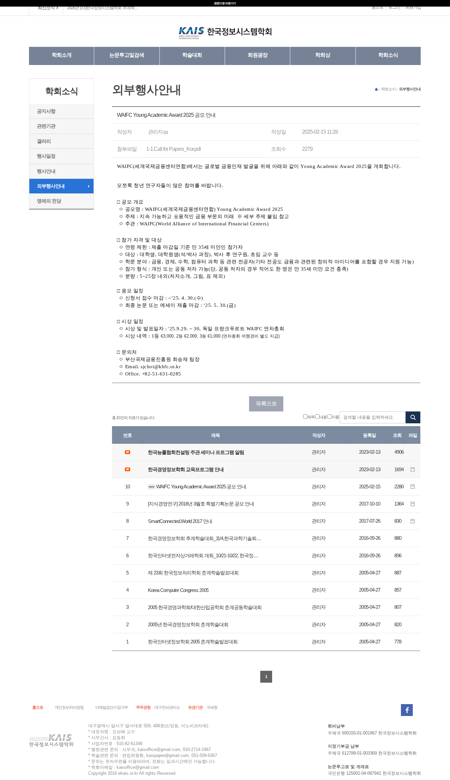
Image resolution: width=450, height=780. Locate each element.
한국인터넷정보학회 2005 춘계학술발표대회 (193, 641)
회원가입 (413, 7)
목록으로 (266, 404)
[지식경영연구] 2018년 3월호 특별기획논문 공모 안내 (201, 503)
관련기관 (46, 126)
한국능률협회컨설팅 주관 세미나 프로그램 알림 (196, 452)
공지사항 (46, 111)
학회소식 (388, 55)
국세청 (212, 707)
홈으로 (377, 7)
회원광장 (257, 55)
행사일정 (46, 156)
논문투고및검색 (126, 55)
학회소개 (61, 55)
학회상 (322, 55)
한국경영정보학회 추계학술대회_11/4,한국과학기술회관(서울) (205, 538)
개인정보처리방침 (69, 707)
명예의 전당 (49, 201)
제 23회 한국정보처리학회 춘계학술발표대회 (193, 572)
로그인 (394, 7)
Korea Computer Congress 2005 (178, 590)
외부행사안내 (51, 186)
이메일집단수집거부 (111, 707)
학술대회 (192, 55)
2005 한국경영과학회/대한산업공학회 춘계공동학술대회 (205, 607)
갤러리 (44, 141)
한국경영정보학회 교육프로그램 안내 (186, 469)
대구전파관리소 (167, 707)
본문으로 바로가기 (225, 3)
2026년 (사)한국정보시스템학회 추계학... (102, 7)
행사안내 (46, 171)
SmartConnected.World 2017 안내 (180, 521)
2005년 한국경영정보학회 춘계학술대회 (188, 624)
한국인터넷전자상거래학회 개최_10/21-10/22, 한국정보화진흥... (205, 555)
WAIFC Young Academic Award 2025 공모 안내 (201, 486)
